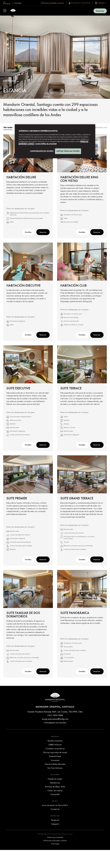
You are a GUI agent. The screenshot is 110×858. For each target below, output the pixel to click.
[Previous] (8, 153)
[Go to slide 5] (32, 605)
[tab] (7, 127)
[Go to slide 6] (35, 605)
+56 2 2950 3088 (55, 715)
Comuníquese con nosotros (55, 722)
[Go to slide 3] (31, 169)
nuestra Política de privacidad (45, 144)
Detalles (28, 232)
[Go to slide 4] (86, 277)
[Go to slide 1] (25, 169)
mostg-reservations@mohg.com (55, 719)
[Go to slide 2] (28, 169)
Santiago (18, 3)
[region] (55, 141)
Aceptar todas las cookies (68, 151)
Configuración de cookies (42, 151)
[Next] (101, 153)
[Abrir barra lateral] (4, 11)
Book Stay (100, 11)
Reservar (43, 232)
